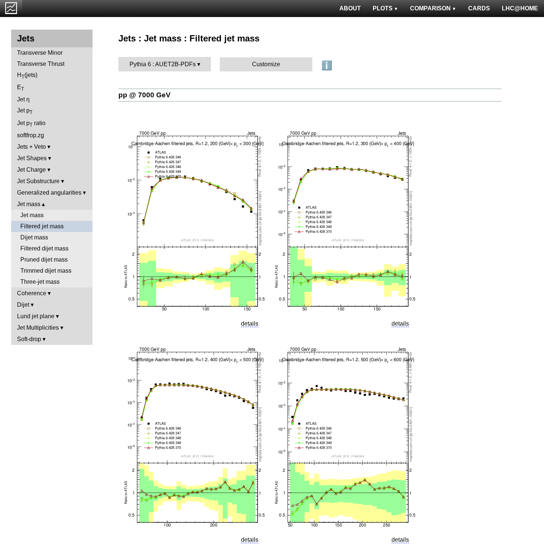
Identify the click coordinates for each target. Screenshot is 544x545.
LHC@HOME (520, 8)
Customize (266, 64)
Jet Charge (31, 169)
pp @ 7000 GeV (144, 95)
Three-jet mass (40, 282)
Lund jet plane (35, 316)
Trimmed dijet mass (45, 271)
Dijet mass (34, 237)
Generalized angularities (49, 192)
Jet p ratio (31, 124)
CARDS (479, 8)
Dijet (23, 305)
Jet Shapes (32, 158)
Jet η (23, 99)
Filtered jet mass (42, 226)
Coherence (31, 293)
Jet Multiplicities (38, 327)
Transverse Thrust (40, 64)
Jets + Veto (31, 147)
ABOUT (350, 8)
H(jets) (27, 76)
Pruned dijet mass (44, 259)
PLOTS (383, 8)
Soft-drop (29, 339)
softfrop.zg (30, 135)
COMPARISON (430, 8)
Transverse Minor (40, 53)
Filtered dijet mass (44, 248)
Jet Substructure (38, 181)
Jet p (25, 111)
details (249, 323)
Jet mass (28, 204)
